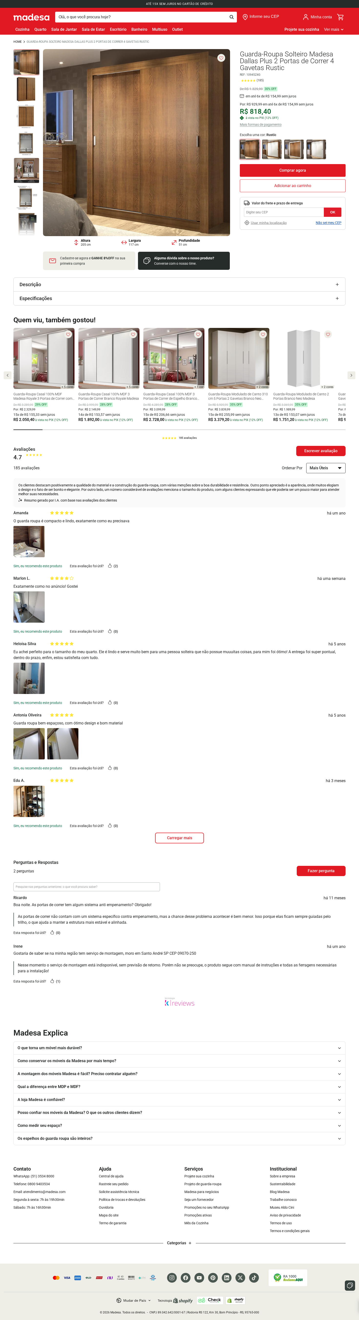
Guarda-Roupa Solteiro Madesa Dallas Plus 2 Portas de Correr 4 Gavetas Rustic (88, 41)
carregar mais (179, 838)
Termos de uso (281, 1223)
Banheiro (139, 29)
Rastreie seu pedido (113, 1184)
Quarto (40, 29)
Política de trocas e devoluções (122, 1200)
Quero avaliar (321, 451)
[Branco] (316, 149)
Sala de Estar (93, 29)
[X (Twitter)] (240, 1278)
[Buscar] (146, 17)
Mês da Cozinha (196, 1223)
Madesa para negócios (201, 1192)
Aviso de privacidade (285, 1215)
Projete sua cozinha (302, 29)
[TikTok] (254, 1278)
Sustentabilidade (282, 1184)
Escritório (118, 29)
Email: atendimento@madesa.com (39, 1192)
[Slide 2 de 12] (26, 89)
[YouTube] (199, 1278)
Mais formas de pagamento (261, 124)
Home (17, 41)
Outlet (177, 29)
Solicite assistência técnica (119, 1192)
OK (332, 212)
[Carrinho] (341, 17)
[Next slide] (351, 375)
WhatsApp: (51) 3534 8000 (33, 1176)
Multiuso (159, 29)
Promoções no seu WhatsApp (206, 1207)
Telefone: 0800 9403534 (31, 1184)
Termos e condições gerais (290, 1231)
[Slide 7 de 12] (26, 224)
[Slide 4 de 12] (26, 143)
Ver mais (331, 29)
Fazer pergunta (321, 871)
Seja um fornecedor (199, 1200)
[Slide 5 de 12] (26, 170)
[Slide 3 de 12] (26, 116)
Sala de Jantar (64, 29)
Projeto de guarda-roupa (203, 1184)
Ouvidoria (106, 1207)
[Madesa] (31, 17)
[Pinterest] (213, 1278)
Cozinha (22, 29)
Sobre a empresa (282, 1176)
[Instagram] (172, 1278)
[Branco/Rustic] (294, 149)
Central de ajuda (111, 1176)
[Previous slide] (7, 375)
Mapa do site (108, 1215)
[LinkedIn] (227, 1278)
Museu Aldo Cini (282, 1207)
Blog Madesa (280, 1192)
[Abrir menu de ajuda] (350, 1285)
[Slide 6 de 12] (26, 197)
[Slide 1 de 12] (26, 62)
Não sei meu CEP (328, 223)
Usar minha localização (269, 223)
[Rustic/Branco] (272, 149)
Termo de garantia (113, 1223)
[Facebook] (185, 1278)
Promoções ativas (198, 1215)
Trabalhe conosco (283, 1200)
